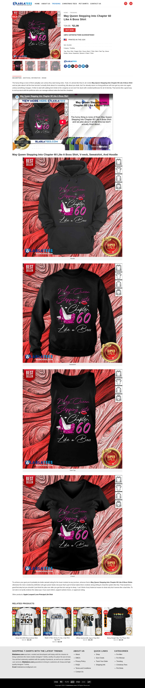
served (46, 582)
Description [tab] (16, 78)
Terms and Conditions (83, 668)
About (78, 654)
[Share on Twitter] (69, 66)
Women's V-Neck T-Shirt (87, 53)
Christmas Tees (69, 4)
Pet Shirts (83, 4)
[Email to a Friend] (72, 66)
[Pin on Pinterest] (76, 66)
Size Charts (100, 658)
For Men (119, 654)
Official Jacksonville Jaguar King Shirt (87, 638)
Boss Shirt (70, 51)
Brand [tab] (44, 78)
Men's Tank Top (99, 51)
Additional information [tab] (31, 78)
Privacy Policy (81, 661)
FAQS (78, 665)
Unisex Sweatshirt (73, 53)
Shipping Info (100, 665)
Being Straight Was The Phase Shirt (118, 638)
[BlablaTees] (70, 61)
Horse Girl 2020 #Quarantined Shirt (27, 638)
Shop (98, 654)
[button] (125, 3)
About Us (45, 4)
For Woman (120, 658)
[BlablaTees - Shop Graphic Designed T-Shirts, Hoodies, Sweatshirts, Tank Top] (22, 3)
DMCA (78, 658)
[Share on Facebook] (65, 66)
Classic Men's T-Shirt (88, 51)
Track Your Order (102, 661)
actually (37, 83)
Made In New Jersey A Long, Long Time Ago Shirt (57, 638)
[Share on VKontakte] (79, 66)
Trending (56, 4)
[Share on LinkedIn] (83, 66)
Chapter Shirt (78, 51)
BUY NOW (70, 30)
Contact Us (95, 4)
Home (37, 4)
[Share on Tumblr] (86, 66)
